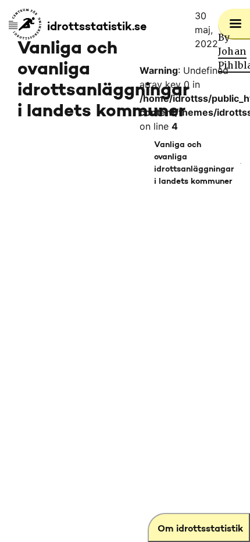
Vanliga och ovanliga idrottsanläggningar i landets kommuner (194, 163)
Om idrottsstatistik (200, 529)
